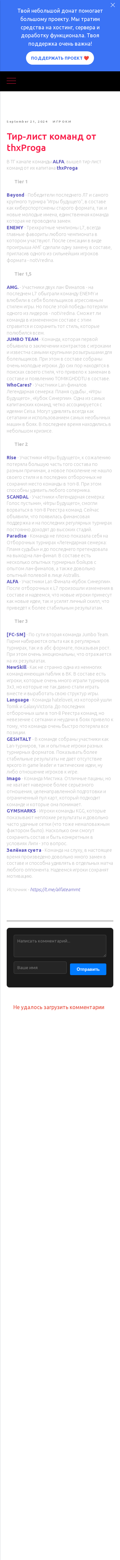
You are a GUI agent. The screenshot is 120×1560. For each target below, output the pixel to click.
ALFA (58, 161)
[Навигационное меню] (11, 81)
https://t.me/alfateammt (55, 889)
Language (18, 700)
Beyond (15, 195)
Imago (14, 778)
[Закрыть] (113, 5)
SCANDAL (18, 497)
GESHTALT (19, 739)
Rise (11, 457)
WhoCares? (19, 385)
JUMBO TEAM (22, 339)
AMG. (13, 287)
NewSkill (16, 667)
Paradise (17, 536)
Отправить (88, 969)
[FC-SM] (16, 634)
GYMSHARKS (21, 810)
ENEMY (15, 227)
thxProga (67, 168)
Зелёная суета (24, 850)
